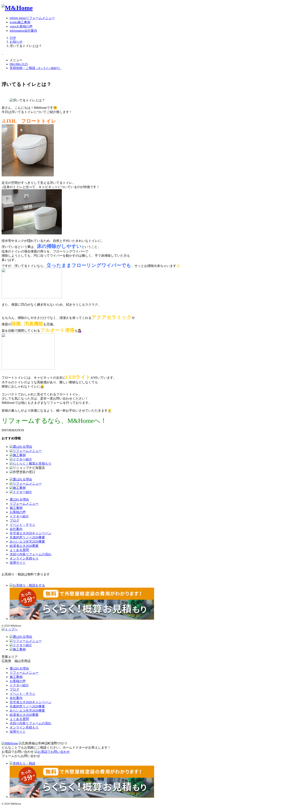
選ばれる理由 (19, 499)
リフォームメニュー (24, 503)
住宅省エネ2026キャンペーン (30, 533)
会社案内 (16, 529)
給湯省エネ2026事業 (24, 545)
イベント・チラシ (22, 524)
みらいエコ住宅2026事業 (27, 541)
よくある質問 (19, 550)
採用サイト (18, 562)
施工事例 (16, 508)
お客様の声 (18, 512)
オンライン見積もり (24, 558)
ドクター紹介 (19, 516)
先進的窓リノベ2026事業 (27, 537)
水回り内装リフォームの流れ (30, 554)
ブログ (14, 520)
